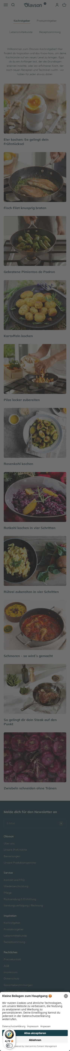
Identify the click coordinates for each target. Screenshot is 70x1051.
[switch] (9, 1046)
